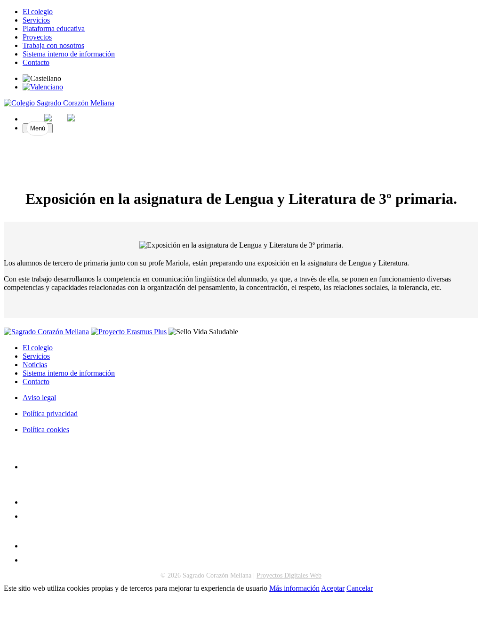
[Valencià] (43, 87)
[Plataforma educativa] (27, 560)
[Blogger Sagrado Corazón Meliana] (27, 516)
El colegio (38, 12)
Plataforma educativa (54, 28)
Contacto (36, 62)
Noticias (35, 365)
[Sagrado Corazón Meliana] (59, 103)
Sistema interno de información (69, 54)
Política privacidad (50, 414)
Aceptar (333, 588)
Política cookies (46, 430)
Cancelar (359, 588)
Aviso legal (39, 398)
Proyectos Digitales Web (289, 575)
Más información (294, 588)
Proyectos (37, 37)
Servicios (36, 20)
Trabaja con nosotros (53, 45)
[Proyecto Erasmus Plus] (129, 332)
